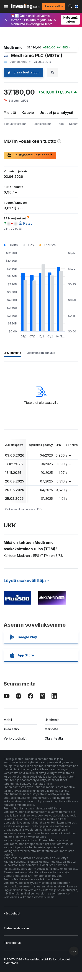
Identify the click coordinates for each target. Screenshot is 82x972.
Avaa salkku (12, 729)
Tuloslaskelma (41, 124)
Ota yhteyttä (54, 738)
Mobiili (8, 720)
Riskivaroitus (12, 942)
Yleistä (10, 112)
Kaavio (28, 112)
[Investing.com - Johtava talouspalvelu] (25, 6)
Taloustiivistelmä (15, 124)
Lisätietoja (52, 720)
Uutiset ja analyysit (56, 112)
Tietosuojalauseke (16, 928)
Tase (60, 124)
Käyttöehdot (12, 913)
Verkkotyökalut (15, 738)
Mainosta (51, 729)
